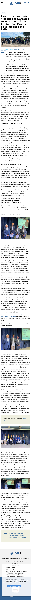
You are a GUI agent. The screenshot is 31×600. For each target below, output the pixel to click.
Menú (25, 2)
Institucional (3, 50)
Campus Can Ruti (17, 49)
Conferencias (23, 49)
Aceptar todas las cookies (14, 586)
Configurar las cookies (13, 591)
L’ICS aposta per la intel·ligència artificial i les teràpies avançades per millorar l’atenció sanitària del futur (17, 535)
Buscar (2, 2)
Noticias (3, 13)
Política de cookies (20, 578)
